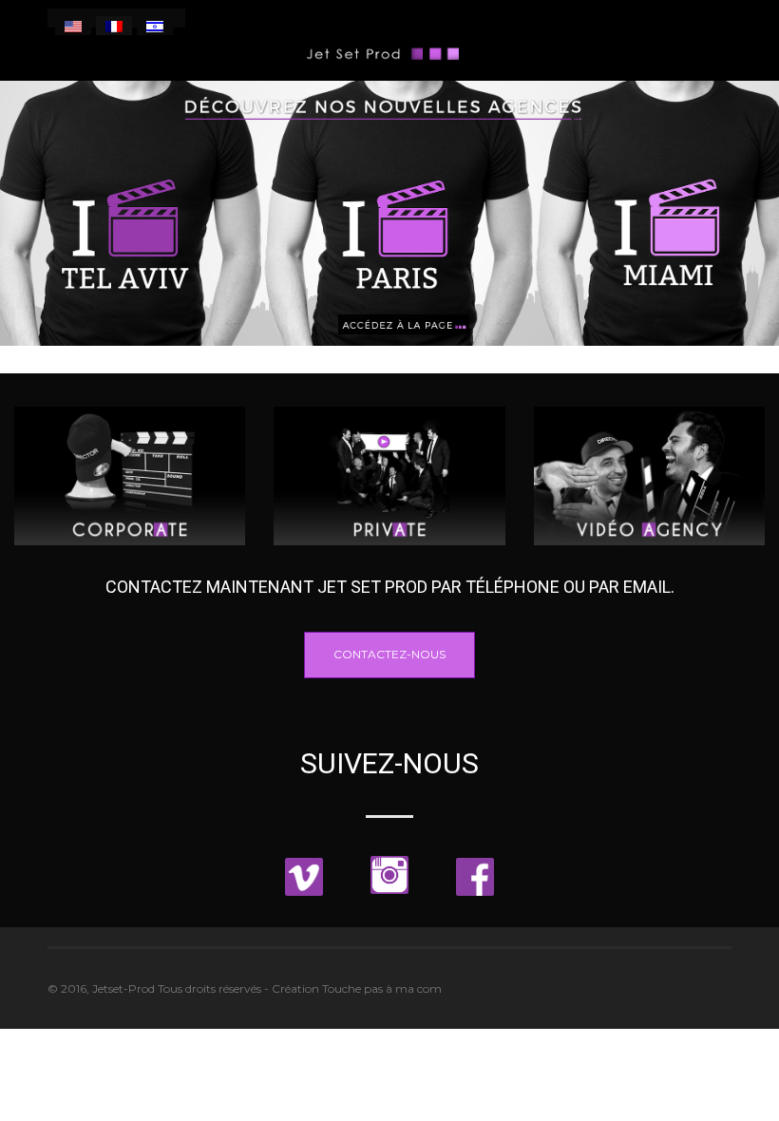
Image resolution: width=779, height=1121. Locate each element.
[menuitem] (73, 25)
